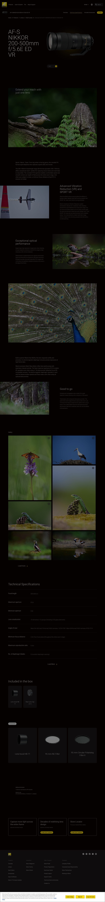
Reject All (80, 896)
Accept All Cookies (90, 896)
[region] (52, 897)
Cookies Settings (70, 896)
